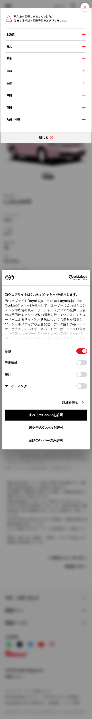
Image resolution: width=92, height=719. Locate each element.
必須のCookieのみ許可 (46, 440)
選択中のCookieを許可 (46, 427)
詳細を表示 (70, 402)
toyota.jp (36, 300)
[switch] (81, 362)
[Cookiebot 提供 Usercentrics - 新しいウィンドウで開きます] (67, 277)
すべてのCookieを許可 (46, 415)
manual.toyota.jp (60, 300)
